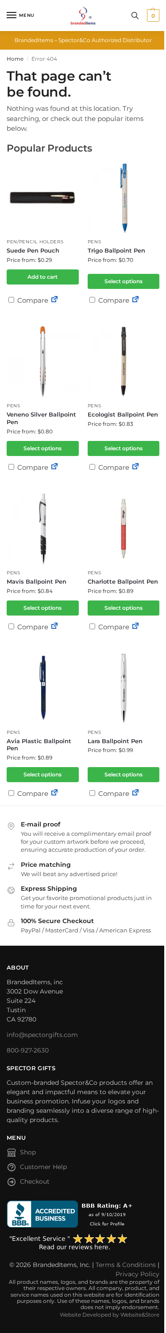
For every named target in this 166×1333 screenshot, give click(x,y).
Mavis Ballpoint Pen (36, 581)
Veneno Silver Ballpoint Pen (41, 418)
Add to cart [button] (42, 276)
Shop (28, 1152)
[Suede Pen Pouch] (43, 197)
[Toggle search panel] (135, 15)
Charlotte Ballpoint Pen (123, 581)
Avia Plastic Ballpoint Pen (39, 744)
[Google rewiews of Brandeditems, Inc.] (83, 1242)
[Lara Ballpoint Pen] (124, 688)
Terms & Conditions (126, 1265)
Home (15, 58)
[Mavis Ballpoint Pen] (43, 528)
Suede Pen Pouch (33, 250)
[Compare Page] (54, 300)
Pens (94, 242)
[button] (152, 15)
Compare (31, 300)
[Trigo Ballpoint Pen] (124, 197)
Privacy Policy (137, 1274)
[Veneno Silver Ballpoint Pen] (43, 361)
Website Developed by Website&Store (109, 1314)
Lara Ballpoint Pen (115, 740)
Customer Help (43, 1167)
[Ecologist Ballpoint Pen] (124, 361)
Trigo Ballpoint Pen (116, 250)
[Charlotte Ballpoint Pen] (124, 528)
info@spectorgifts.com (42, 1035)
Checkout (35, 1181)
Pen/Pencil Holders (35, 242)
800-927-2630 (28, 1050)
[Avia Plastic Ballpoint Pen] (43, 688)
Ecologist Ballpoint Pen (123, 414)
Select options (123, 281)
